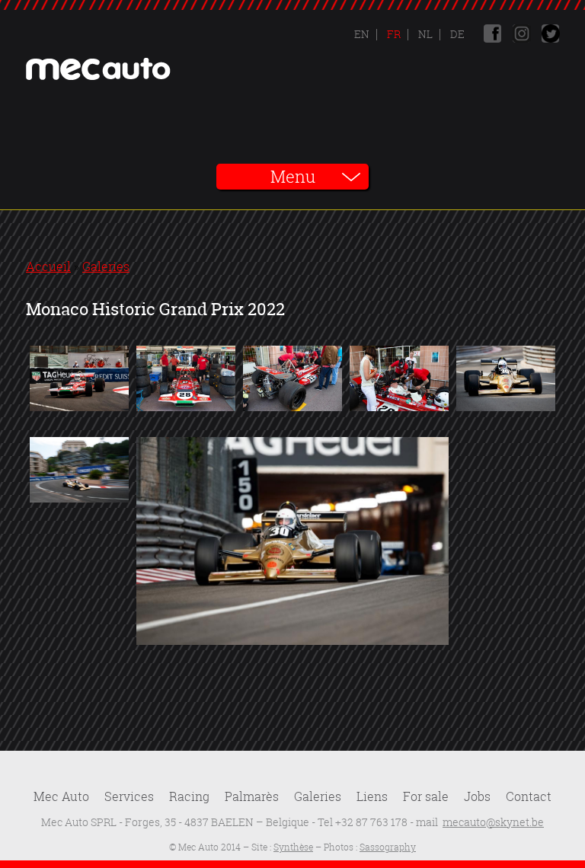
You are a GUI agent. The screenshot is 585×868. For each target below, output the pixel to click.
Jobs (477, 796)
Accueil (48, 266)
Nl (424, 34)
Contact (528, 796)
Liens (372, 796)
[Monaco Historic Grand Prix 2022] (79, 409)
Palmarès (252, 796)
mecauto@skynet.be (493, 822)
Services (129, 796)
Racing (189, 796)
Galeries (105, 266)
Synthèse (293, 847)
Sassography (388, 847)
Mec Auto (61, 796)
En (361, 34)
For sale (426, 796)
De (456, 34)
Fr (393, 34)
